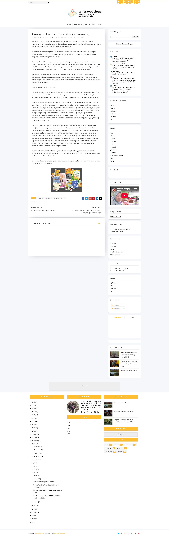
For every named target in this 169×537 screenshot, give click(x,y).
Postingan (116, 305)
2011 (33, 509)
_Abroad (113, 147)
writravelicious (115, 255)
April (35, 472)
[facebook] (121, 2)
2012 (33, 506)
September (37, 456)
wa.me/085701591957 (117, 270)
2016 (33, 434)
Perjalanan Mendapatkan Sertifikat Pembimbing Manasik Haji (129, 355)
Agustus (36, 459)
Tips (93, 24)
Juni (35, 466)
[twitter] (118, 2)
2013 (33, 444)
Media (112, 291)
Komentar (116, 309)
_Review (113, 153)
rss (111, 119)
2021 (33, 418)
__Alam (112, 144)
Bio (111, 285)
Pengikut (117, 317)
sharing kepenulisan (73, 37)
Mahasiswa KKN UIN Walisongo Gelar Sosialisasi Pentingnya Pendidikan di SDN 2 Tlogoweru (123, 67)
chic (71, 52)
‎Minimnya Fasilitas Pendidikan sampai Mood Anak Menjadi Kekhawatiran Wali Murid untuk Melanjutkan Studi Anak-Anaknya (124, 81)
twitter (112, 108)
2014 (33, 441)
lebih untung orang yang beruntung (44, 482)
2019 (33, 424)
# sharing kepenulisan (58, 198)
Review (87, 24)
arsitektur (128, 445)
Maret (36, 476)
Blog (111, 158)
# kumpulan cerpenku (43, 198)
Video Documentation (117, 155)
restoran (120, 448)
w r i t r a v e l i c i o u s (120, 64)
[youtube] (135, 2)
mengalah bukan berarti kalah (123, 411)
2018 (33, 428)
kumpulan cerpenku (60, 37)
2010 (33, 512)
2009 (33, 515)
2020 (33, 421)
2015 (33, 437)
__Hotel (112, 138)
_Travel (112, 136)
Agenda (112, 283)
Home (69, 24)
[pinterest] (138, 2)
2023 (33, 412)
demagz (113, 243)
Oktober (36, 453)
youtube (113, 117)
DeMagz (115, 86)
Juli (35, 463)
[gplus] (125, 2)
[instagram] (128, 2)
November (37, 450)
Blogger (130, 44)
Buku (112, 161)
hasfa (112, 249)
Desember (37, 447)
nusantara (108, 448)
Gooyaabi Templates (59, 533)
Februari (36, 479)
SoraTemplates (39, 533)
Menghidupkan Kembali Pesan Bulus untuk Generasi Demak (123, 73)
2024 (33, 408)
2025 (33, 405)
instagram (113, 114)
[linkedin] (91, 412)
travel (120, 452)
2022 (33, 415)
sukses (82, 37)
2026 (33, 402)
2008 (33, 519)
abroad (116, 445)
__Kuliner (113, 141)
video (100, 24)
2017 (33, 431)
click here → (85, 409)
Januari (36, 502)
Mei (35, 469)
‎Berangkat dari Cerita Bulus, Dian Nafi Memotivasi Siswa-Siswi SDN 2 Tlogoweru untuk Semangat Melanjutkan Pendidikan (123, 90)
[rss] (131, 2)
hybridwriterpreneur (116, 252)
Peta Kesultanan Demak (129, 371)
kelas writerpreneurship (132, 317)
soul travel (108, 452)
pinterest (113, 111)
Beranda (32, 523)
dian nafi (115, 71)
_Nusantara (114, 150)
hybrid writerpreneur (119, 77)
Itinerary (113, 288)
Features (77, 24)
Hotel (106, 445)
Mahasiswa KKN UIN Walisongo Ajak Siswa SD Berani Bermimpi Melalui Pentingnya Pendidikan (123, 59)
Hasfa (114, 56)
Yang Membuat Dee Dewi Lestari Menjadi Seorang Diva (129, 364)
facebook (113, 105)
